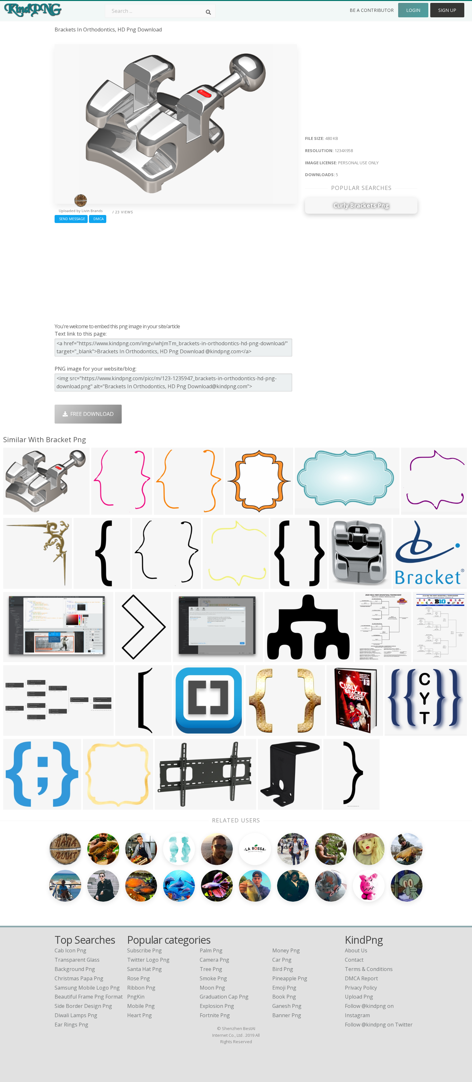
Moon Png (212, 987)
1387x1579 (343, 584)
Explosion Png (217, 1005)
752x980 (282, 584)
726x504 (167, 805)
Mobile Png (141, 1005)
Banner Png (286, 1015)
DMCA (98, 218)
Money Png (286, 950)
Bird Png (282, 969)
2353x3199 (369, 658)
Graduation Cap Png (224, 996)
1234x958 (16, 510)
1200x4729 (88, 584)
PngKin (135, 996)
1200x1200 (188, 731)
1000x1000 (338, 805)
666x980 (127, 658)
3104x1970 (17, 658)
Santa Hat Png (144, 969)
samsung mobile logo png (87, 987)
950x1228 (426, 658)
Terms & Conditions (369, 969)
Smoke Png (213, 978)
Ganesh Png (287, 1005)
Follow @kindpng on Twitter (379, 1024)
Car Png (282, 959)
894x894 (15, 584)
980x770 (276, 658)
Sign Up (447, 10)
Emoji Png (284, 987)
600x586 (413, 510)
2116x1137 (341, 731)
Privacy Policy (361, 987)
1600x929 (308, 510)
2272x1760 (187, 658)
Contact (354, 959)
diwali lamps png (76, 1015)
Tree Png (211, 969)
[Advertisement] (176, 271)
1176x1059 (17, 805)
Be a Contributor (372, 10)
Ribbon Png (141, 987)
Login (413, 10)
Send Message (71, 218)
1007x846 (398, 731)
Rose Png (138, 978)
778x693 (258, 731)
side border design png (83, 1005)
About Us (356, 950)
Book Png (284, 996)
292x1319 (128, 731)
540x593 (103, 510)
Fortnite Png (215, 1015)
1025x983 (167, 510)
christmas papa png (79, 978)
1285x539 (16, 731)
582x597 (144, 584)
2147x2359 (272, 805)
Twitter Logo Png (148, 959)
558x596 (214, 584)
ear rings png (71, 1024)
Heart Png (139, 1015)
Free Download (91, 413)
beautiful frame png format (89, 996)
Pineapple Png (289, 978)
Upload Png (359, 996)
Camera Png (214, 959)
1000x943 (406, 584)
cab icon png (70, 950)
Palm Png (211, 950)
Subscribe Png (144, 950)
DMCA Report (361, 978)
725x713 (237, 510)
